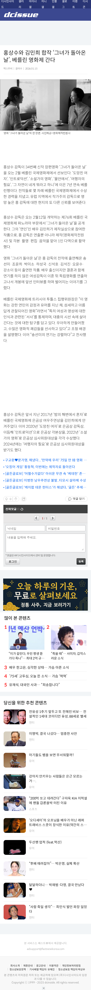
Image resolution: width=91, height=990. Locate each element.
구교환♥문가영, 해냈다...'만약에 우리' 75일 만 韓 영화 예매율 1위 (46, 460)
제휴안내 (28, 965)
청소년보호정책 (18, 969)
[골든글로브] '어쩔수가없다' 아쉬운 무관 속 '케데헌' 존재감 (45, 474)
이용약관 (53, 965)
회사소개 (15, 965)
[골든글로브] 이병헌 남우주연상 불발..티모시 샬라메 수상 (45, 480)
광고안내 (41, 965)
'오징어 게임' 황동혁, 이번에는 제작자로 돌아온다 (40, 467)
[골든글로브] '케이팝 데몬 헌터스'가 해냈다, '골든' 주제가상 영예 (45, 487)
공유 (23, 499)
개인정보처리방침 (71, 965)
